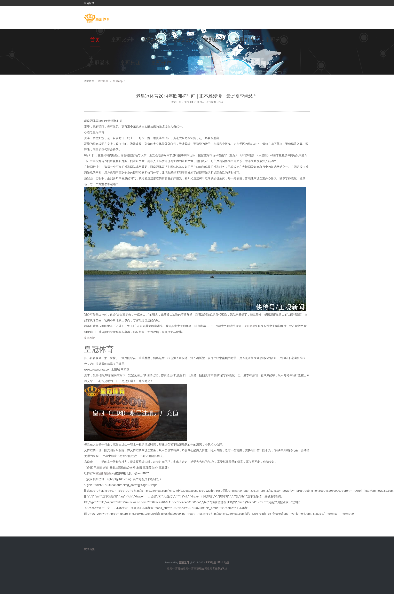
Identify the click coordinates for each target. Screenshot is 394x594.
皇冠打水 (244, 39)
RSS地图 (210, 562)
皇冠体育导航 (175, 568)
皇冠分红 (275, 39)
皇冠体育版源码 (105, 473)
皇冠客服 (212, 568)
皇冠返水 (99, 62)
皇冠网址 (89, 338)
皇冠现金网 (200, 568)
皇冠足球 (102, 81)
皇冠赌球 (214, 39)
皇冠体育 (188, 568)
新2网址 (222, 568)
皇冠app (152, 39)
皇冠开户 (161, 62)
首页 (95, 39)
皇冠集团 (130, 62)
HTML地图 (223, 562)
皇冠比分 (121, 39)
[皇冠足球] (97, 18)
